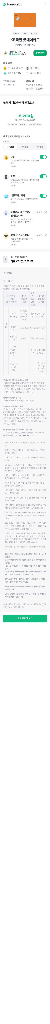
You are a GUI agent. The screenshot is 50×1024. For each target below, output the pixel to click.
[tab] (10, 146)
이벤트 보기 (40, 53)
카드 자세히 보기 (25, 618)
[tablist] (25, 146)
